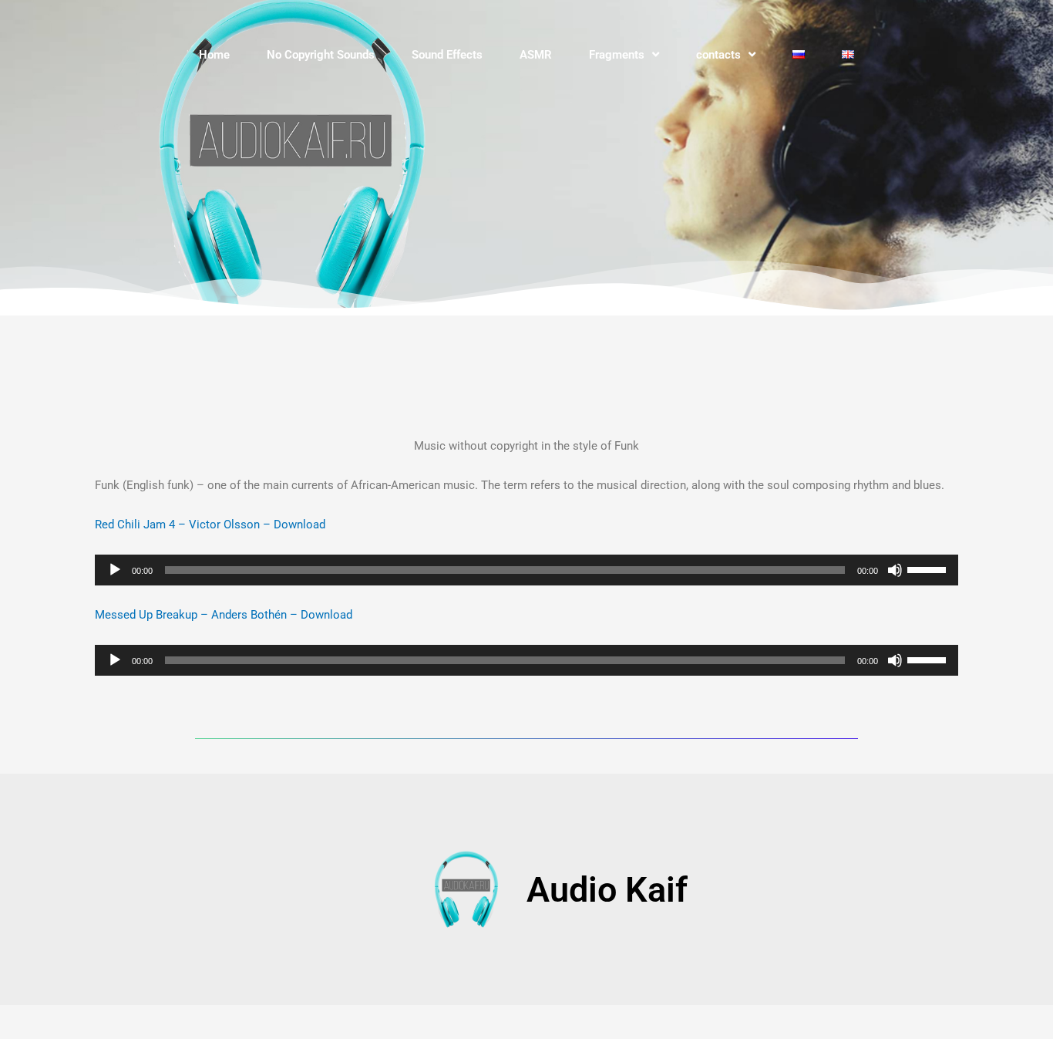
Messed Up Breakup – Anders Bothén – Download (223, 615)
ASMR (536, 55)
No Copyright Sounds (321, 55)
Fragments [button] (616, 55)
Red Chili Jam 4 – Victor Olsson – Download (210, 524)
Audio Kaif (607, 889)
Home (214, 55)
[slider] (928, 568)
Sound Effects (447, 55)
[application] (526, 570)
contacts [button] (718, 55)
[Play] (115, 570)
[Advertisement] (472, 368)
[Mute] (895, 570)
